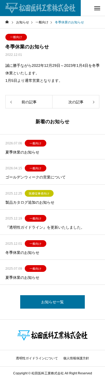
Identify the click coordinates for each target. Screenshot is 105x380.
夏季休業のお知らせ (22, 152)
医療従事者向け (39, 193)
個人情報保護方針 (76, 358)
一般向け (16, 37)
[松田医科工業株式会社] (40, 8)
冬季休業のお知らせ (22, 252)
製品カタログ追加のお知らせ (29, 202)
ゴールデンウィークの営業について (35, 177)
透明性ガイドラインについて (37, 358)
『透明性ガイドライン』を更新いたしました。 (45, 227)
